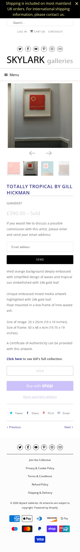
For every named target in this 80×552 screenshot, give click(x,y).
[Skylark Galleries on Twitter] (20, 49)
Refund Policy (40, 484)
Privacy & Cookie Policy (40, 468)
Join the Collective (40, 460)
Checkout (55, 31)
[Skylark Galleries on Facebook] (28, 49)
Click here (14, 359)
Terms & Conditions (40, 476)
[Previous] (31, 153)
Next (68, 427)
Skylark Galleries (28, 503)
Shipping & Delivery (40, 493)
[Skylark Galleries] (40, 60)
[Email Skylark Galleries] (60, 49)
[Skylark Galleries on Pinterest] (44, 49)
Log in (22, 31)
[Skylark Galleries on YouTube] (36, 49)
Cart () (39, 31)
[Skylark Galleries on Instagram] (52, 49)
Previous (14, 427)
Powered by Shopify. (46, 507)
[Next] (48, 153)
